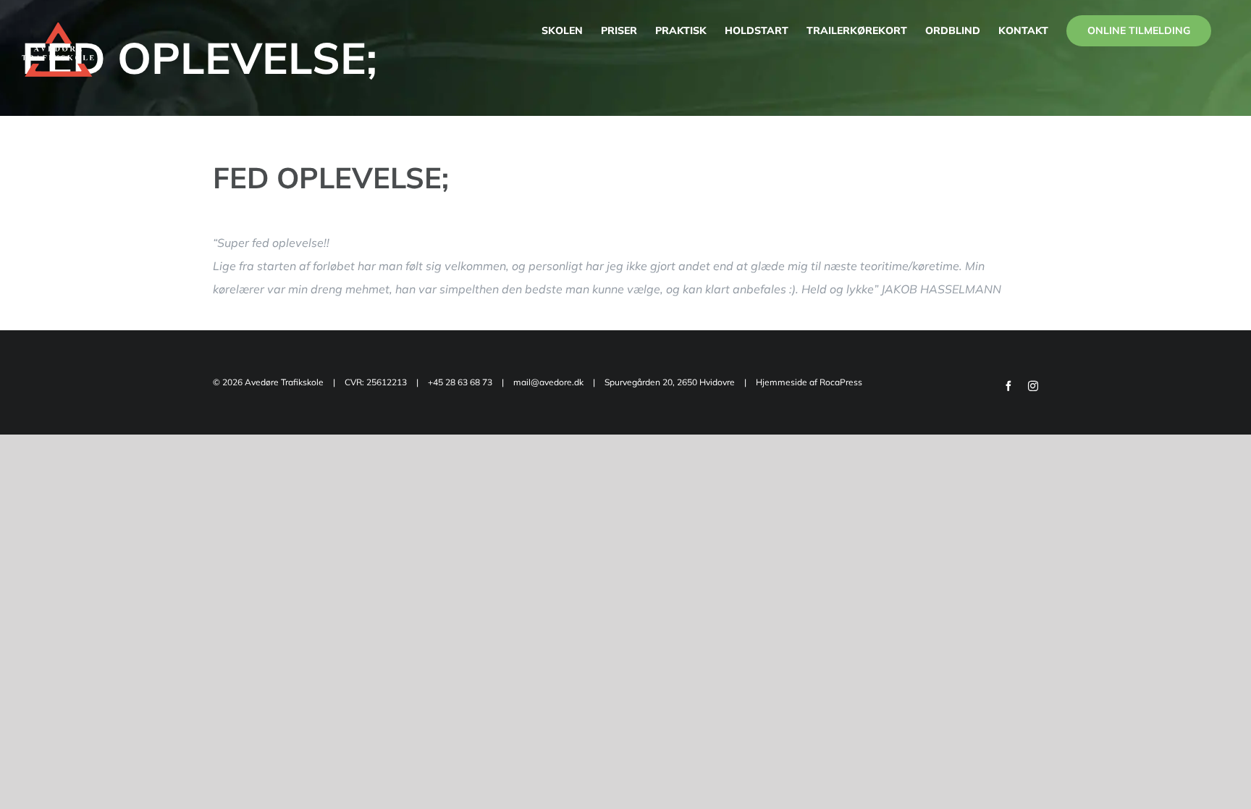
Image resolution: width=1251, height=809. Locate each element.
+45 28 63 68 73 (460, 382)
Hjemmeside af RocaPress (809, 382)
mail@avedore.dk (548, 382)
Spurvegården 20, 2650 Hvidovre (671, 382)
